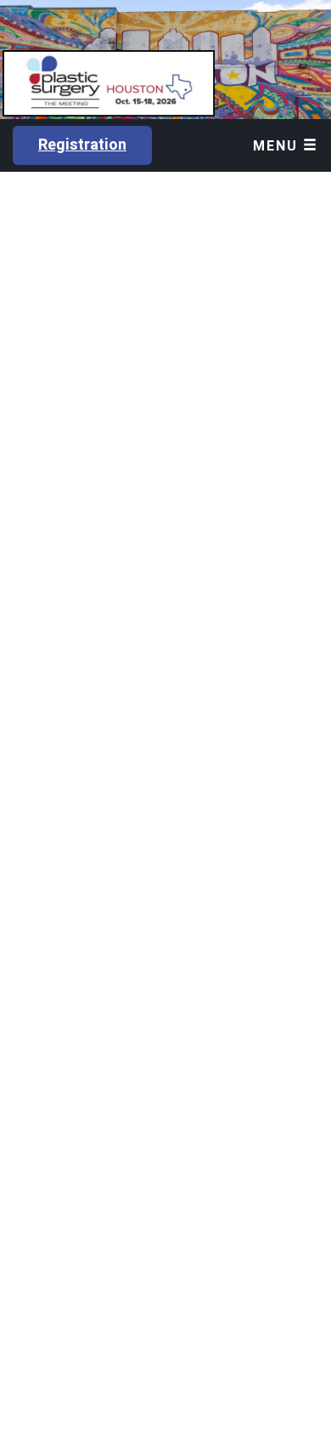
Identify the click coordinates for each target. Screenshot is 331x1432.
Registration (82, 145)
